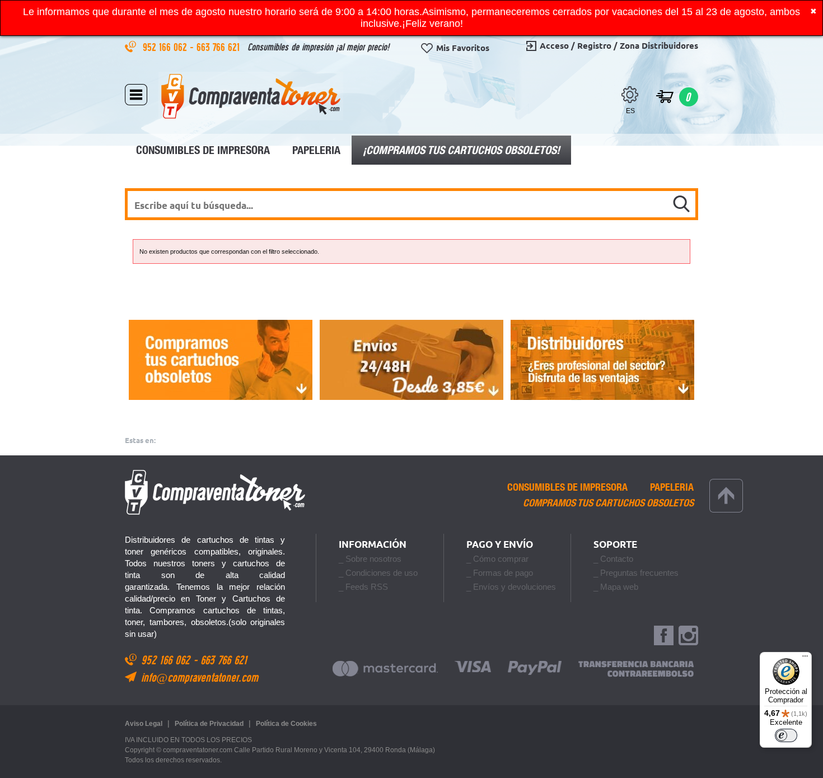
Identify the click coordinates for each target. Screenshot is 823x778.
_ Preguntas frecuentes (636, 573)
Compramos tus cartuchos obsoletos (608, 503)
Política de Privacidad (209, 724)
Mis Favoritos (462, 48)
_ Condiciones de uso (378, 573)
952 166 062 (166, 46)
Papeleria (316, 149)
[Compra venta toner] (250, 96)
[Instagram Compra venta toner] (688, 636)
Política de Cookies (286, 724)
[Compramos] (220, 360)
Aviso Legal (143, 724)
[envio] (411, 360)
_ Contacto (613, 559)
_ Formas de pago (499, 573)
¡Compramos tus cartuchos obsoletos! (461, 149)
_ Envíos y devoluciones (511, 587)
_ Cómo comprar (497, 559)
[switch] (786, 735)
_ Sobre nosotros (370, 559)
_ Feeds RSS (363, 587)
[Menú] (805, 658)
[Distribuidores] (602, 360)
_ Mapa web (615, 587)
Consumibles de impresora (203, 149)
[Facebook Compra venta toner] (664, 636)
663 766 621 (219, 46)
